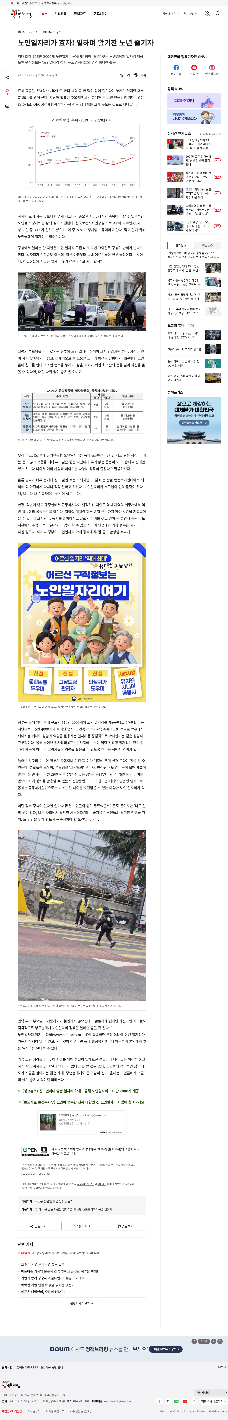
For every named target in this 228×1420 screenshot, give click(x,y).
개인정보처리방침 (12, 1411)
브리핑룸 (61, 13)
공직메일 (188, 13)
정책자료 (80, 13)
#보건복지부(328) (88, 1253)
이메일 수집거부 (55, 1411)
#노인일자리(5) (65, 1253)
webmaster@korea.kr (117, 1401)
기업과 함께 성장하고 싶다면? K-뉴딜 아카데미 (53, 1278)
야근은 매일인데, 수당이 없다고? (43, 1292)
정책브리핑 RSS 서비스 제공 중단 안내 (40, 1367)
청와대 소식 (169, 13)
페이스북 (176, 74)
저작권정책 (29, 1174)
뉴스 (45, 13)
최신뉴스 (207, 245)
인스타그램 (212, 74)
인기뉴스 (180, 245)
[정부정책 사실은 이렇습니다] (194, 116)
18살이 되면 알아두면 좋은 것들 (42, 1264)
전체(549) (24, 1253)
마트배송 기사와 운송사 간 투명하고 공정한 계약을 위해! (59, 1271)
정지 (213, 1341)
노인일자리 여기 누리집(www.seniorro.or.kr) (52, 1034)
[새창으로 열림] (136, 75)
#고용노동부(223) (43, 1253)
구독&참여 (100, 13)
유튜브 (194, 74)
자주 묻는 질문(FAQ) (81, 1411)
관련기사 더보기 (80, 1303)
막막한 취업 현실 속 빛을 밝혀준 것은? (47, 1285)
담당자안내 (44, 1174)
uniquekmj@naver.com (94, 1115)
